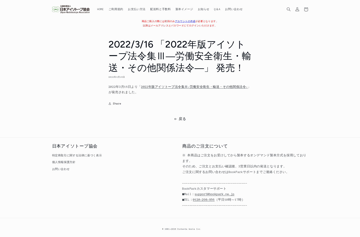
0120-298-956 (204, 199)
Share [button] (117, 103)
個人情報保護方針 (64, 162)
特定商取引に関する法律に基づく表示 (77, 155)
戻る (182, 119)
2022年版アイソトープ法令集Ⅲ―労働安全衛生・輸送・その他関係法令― (194, 87)
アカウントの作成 (185, 21)
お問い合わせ (61, 169)
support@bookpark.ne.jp (215, 194)
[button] (288, 9)
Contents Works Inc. (189, 229)
